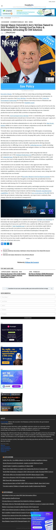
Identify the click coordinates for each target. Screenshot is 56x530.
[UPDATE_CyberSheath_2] (12, 402)
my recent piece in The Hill (40, 193)
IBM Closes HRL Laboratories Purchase (14, 480)
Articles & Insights (5, 446)
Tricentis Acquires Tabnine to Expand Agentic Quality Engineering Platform (24, 486)
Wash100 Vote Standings (44, 219)
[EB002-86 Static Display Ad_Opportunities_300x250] (12, 356)
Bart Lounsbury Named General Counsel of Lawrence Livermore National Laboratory (26, 512)
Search (51, 288)
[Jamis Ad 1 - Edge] (12, 379)
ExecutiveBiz (4, 422)
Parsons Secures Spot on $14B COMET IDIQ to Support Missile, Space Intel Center (26, 483)
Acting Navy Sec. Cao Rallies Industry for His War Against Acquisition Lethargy (25, 460)
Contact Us (3, 451)
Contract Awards (5, 271)
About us (3, 445)
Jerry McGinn (21, 98)
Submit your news (5, 450)
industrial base (8, 157)
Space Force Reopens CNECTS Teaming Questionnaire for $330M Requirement (25, 477)
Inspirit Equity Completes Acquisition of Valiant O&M (18, 466)
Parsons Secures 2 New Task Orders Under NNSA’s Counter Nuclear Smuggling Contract (13, 275)
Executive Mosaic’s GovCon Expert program (36, 176)
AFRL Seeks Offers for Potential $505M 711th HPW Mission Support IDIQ (23, 474)
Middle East (15, 271)
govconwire (8, 457)
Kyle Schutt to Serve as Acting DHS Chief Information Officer (19, 495)
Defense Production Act (23, 155)
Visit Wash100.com (18, 226)
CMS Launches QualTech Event (11, 498)
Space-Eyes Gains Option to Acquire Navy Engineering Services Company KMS (25, 469)
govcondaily (8, 492)
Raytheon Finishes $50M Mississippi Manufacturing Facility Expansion (41, 274)
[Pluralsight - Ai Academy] (12, 333)
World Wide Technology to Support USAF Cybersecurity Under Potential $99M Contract (28, 471)
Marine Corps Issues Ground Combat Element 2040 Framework (20, 507)
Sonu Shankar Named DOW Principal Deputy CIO (16, 521)
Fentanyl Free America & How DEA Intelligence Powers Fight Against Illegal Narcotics (26, 515)
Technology (36, 271)
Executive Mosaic (6, 94)
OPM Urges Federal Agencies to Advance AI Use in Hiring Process (20, 509)
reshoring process (36, 145)
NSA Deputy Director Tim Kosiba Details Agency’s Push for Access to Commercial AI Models (28, 504)
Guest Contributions (6, 448)
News (20, 271)
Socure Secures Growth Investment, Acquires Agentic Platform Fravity (23, 463)
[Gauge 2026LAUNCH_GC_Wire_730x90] (28, 12)
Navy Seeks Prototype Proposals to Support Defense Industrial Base (21, 518)
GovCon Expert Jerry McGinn (19, 116)
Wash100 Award (29, 103)
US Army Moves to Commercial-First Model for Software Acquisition (21, 501)
